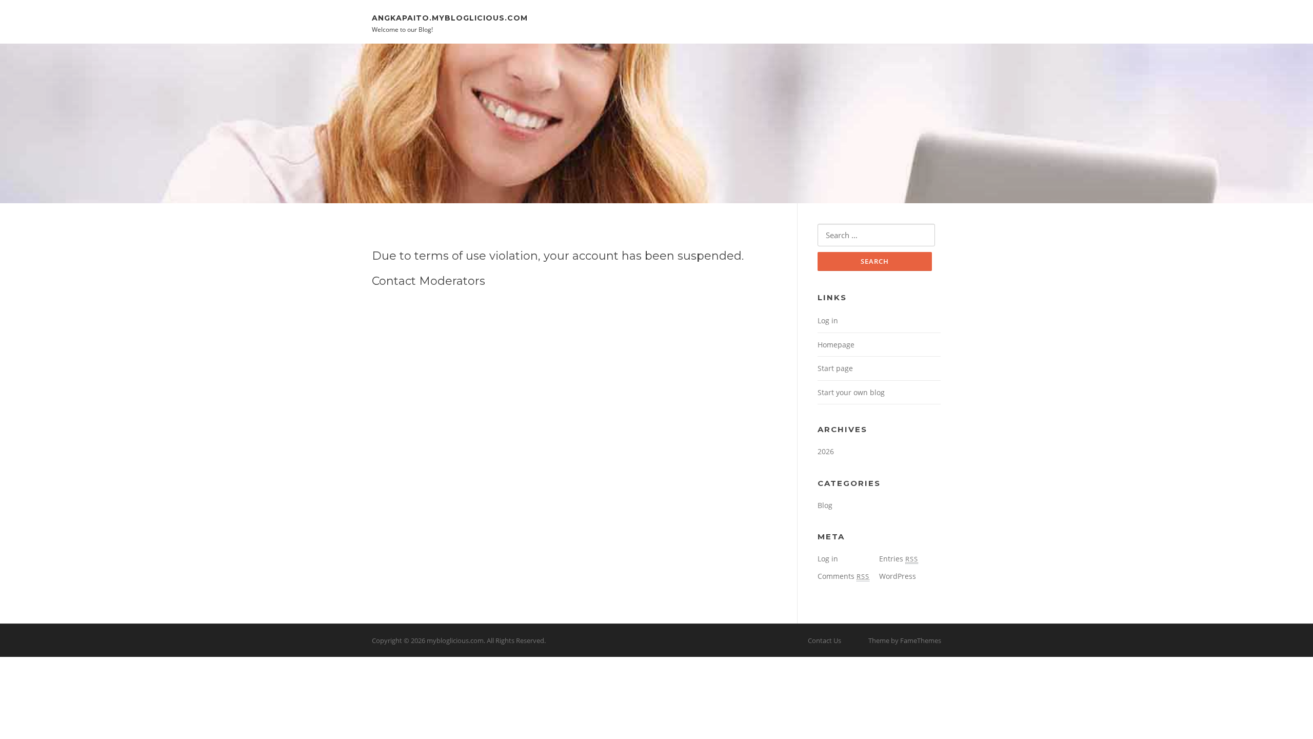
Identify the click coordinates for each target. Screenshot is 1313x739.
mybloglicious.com (455, 640)
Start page (835, 368)
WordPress (897, 576)
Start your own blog (851, 392)
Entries (898, 558)
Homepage (836, 344)
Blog (825, 505)
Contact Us (824, 640)
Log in (828, 320)
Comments (843, 576)
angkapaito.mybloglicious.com (450, 17)
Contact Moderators (428, 281)
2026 (826, 451)
